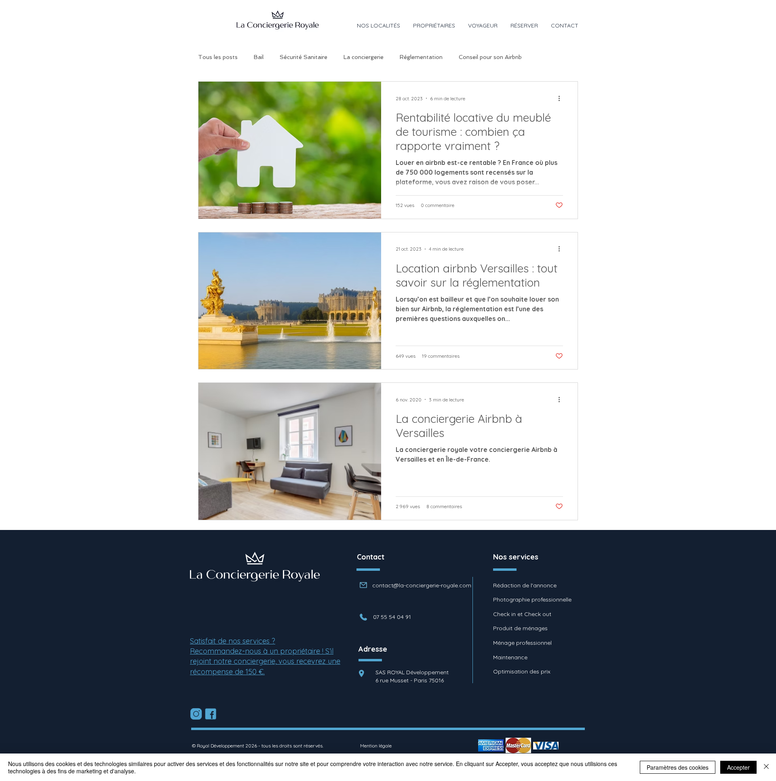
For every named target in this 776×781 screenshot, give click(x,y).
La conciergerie (364, 57)
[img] (491, 746)
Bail (259, 57)
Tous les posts (218, 57)
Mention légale (376, 746)
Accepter (738, 767)
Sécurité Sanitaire (303, 57)
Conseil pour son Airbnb (490, 57)
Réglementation (421, 57)
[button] (378, 25)
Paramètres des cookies (678, 767)
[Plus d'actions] (562, 98)
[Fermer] (766, 767)
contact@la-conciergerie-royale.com (421, 585)
